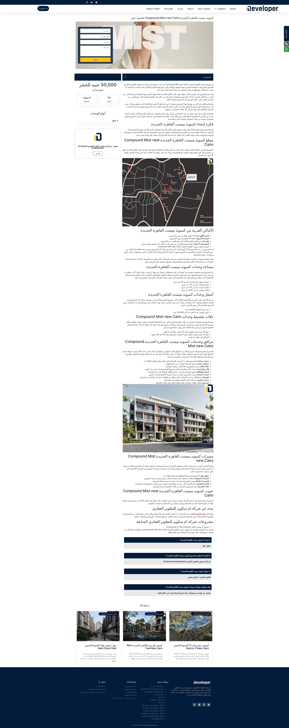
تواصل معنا (168, 9)
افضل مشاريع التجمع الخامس (153, 716)
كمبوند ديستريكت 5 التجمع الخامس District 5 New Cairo (191, 647)
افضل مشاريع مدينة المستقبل (152, 705)
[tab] (97, 120)
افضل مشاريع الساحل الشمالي (152, 713)
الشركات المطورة (153, 9)
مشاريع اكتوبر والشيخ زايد (154, 691)
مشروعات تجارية (204, 9)
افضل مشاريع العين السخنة (153, 710)
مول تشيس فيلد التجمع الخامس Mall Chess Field (100, 647)
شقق (114, 120)
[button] (125, 77)
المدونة (190, 9)
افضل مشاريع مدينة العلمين (153, 708)
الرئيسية (233, 9)
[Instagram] (194, 705)
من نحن (180, 9)
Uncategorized (157, 719)
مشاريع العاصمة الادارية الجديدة (152, 689)
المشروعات (221, 9)
